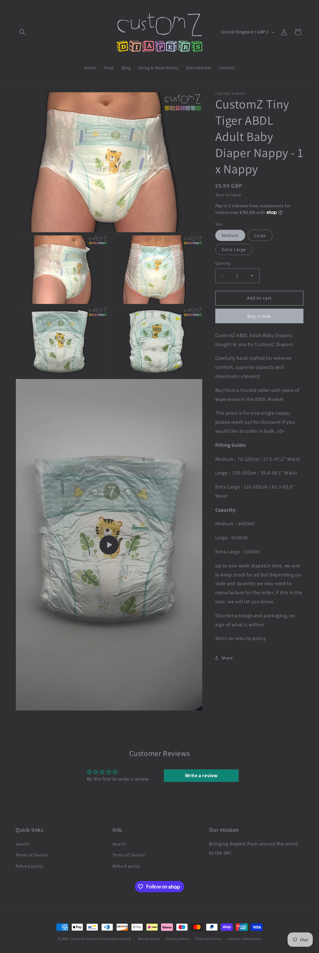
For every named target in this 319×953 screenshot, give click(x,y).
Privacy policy (177, 938)
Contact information (244, 938)
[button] (22, 32)
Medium (230, 235)
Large (260, 235)
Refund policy (29, 866)
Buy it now (259, 316)
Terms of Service (32, 855)
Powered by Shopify (115, 938)
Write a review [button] (201, 775)
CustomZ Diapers (84, 938)
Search (22, 844)
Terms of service (208, 938)
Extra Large (234, 249)
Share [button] (227, 658)
